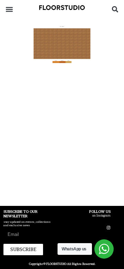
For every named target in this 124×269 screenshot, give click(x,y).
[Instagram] (108, 228)
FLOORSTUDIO (56, 264)
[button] (9, 9)
